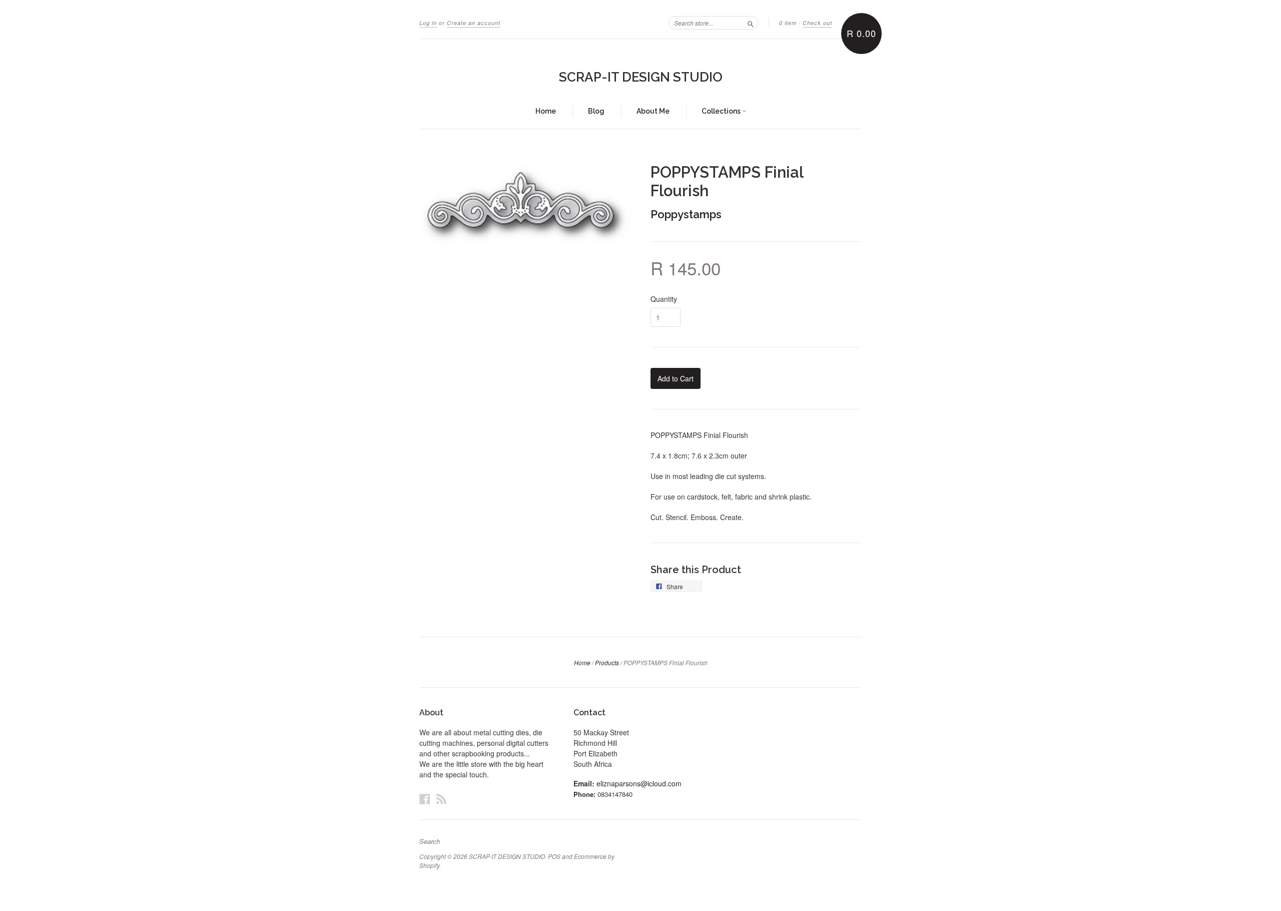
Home (545, 111)
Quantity (664, 299)
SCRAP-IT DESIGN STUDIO (641, 77)
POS (554, 856)
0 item (788, 23)
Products (607, 662)
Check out (817, 23)
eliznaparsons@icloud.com (639, 783)
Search (429, 841)
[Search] (751, 23)
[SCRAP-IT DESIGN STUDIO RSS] (441, 798)
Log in (428, 23)
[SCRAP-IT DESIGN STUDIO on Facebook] (424, 798)
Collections (722, 111)
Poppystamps (686, 214)
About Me (653, 111)
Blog (596, 111)
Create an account (473, 23)
